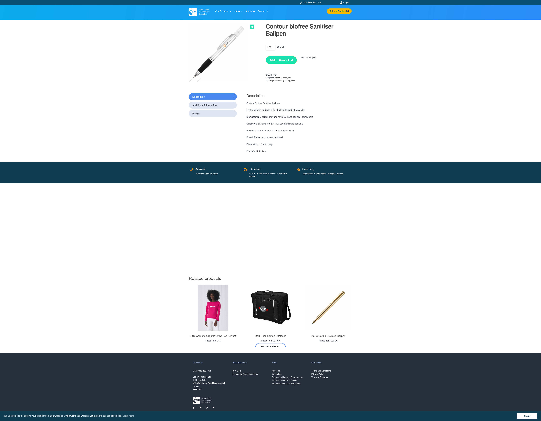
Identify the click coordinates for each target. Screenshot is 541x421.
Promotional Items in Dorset (284, 380)
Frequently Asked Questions (245, 373)
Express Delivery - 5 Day (280, 80)
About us (276, 370)
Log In (346, 2)
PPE (289, 77)
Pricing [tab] (196, 113)
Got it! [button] (527, 416)
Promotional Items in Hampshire (286, 383)
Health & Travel (281, 77)
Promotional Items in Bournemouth (287, 377)
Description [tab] (198, 96)
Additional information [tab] (204, 105)
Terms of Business (319, 377)
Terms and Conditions (321, 370)
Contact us (276, 373)
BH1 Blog (236, 370)
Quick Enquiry (309, 57)
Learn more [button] (128, 416)
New (293, 80)
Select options (270, 347)
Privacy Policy (317, 373)
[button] (223, 11)
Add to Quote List (281, 60)
